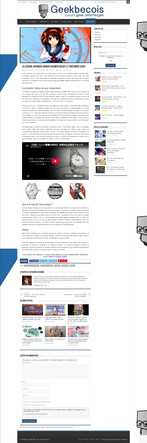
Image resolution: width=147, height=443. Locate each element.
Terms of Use (35, 411)
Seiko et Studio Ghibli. (57, 256)
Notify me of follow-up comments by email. (37, 402)
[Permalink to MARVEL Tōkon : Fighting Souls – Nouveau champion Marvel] (97, 78)
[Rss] (96, 2)
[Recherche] (128, 2)
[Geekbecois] (73, 11)
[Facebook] (97, 2)
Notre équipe (33, 2)
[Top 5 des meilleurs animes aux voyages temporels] (100, 134)
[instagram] (106, 2)
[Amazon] (113, 2)
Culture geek (43, 21)
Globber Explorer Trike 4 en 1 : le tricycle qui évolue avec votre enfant (32, 341)
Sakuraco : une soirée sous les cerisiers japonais (34, 294)
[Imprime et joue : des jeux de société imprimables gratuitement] (100, 151)
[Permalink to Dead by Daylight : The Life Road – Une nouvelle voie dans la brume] (97, 98)
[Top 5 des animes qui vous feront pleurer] (100, 161)
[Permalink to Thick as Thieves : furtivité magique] (97, 117)
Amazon (97, 32)
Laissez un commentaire (64, 70)
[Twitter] (100, 2)
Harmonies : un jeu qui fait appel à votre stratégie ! (76, 294)
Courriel (25, 388)
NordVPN (98, 39)
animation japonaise (32, 265)
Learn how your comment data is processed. (59, 427)
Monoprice (98, 37)
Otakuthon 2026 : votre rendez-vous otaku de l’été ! (54, 318)
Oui (111, 61)
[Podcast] (115, 2)
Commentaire (26, 363)
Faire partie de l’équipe (46, 2)
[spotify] (108, 2)
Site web (24, 395)
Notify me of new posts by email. (34, 405)
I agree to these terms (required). (36, 414)
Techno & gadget (30, 21)
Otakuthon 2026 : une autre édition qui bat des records (31, 318)
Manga (57, 265)
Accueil (21, 21)
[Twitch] (111, 2)
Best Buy (98, 35)
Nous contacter (22, 2)
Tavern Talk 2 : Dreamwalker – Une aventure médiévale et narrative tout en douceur (113, 88)
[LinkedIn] (102, 2)
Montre (65, 265)
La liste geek (58, 2)
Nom (24, 382)
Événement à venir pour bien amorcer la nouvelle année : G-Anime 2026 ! (78, 341)
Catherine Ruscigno (29, 70)
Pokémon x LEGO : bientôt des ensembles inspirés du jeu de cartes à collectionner (77, 319)
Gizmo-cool (90, 21)
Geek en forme (78, 21)
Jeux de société (66, 21)
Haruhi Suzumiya (47, 265)
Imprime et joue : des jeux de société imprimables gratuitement (116, 150)
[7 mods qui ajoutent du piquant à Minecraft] (100, 142)
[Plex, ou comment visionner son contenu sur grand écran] (100, 170)
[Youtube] (104, 2)
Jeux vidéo (54, 21)
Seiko (72, 265)
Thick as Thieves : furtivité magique (112, 115)
